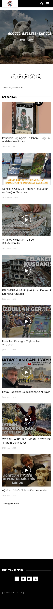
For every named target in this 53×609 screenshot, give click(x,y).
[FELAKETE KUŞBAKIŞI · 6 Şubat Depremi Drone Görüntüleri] (26, 271)
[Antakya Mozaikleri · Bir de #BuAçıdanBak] (26, 220)
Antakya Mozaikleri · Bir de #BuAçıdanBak (18, 241)
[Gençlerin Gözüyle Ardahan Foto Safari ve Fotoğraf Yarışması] (26, 169)
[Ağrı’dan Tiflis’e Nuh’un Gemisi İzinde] (26, 470)
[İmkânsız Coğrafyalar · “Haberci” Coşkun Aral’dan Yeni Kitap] (26, 118)
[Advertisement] (26, 530)
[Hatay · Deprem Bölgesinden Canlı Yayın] (26, 372)
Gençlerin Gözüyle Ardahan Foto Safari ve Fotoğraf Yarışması (25, 190)
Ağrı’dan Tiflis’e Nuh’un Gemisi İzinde (24, 490)
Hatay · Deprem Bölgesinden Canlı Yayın (26, 392)
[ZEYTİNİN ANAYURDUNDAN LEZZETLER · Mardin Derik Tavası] (26, 419)
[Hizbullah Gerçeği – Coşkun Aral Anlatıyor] (26, 321)
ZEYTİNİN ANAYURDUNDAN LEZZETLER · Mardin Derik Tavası (26, 441)
